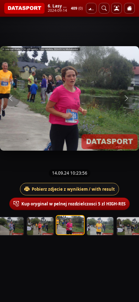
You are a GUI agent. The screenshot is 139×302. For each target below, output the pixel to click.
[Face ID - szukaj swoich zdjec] (104, 8)
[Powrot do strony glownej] (129, 8)
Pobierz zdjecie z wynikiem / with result (73, 189)
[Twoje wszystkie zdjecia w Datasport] (116, 8)
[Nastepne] (127, 98)
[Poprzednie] (12, 98)
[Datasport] (24, 8)
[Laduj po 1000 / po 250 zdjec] (91, 8)
